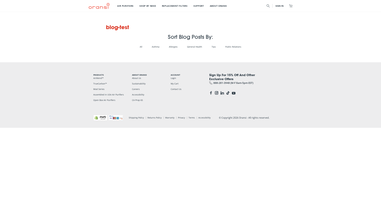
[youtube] (233, 93)
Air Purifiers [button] (125, 5)
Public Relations (233, 46)
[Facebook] (211, 93)
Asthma (155, 46)
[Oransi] (99, 6)
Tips (214, 46)
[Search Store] (268, 5)
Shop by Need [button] (147, 5)
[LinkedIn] (222, 93)
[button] (290, 5)
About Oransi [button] (218, 5)
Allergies (173, 46)
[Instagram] (216, 93)
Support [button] (198, 5)
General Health (194, 46)
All (141, 46)
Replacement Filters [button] (175, 5)
